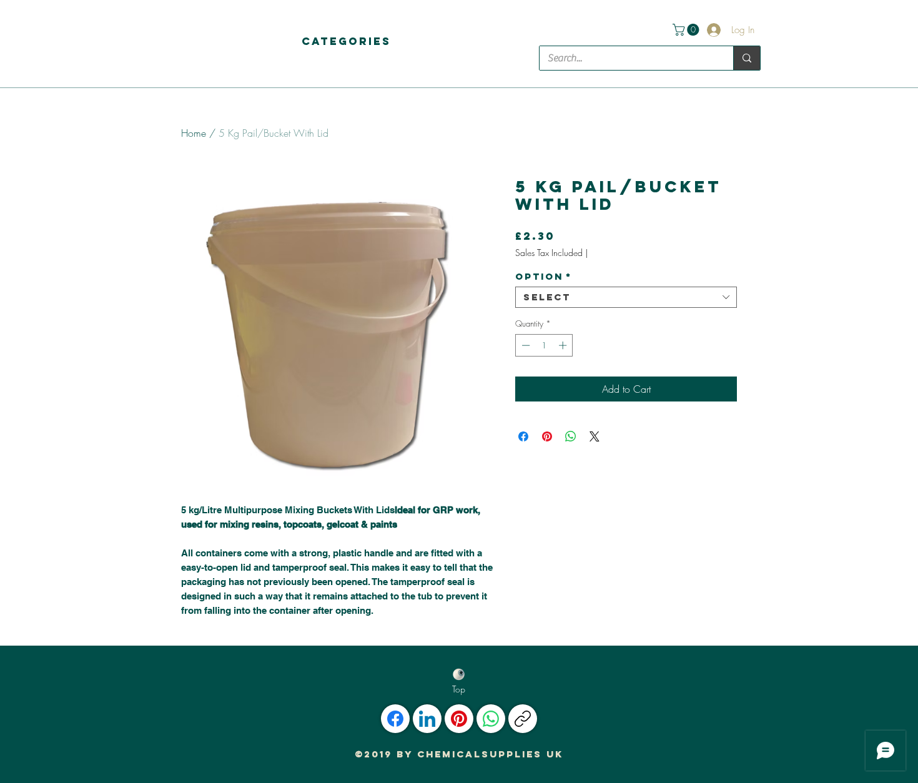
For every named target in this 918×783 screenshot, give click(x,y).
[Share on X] (594, 436)
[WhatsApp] (490, 718)
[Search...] (746, 58)
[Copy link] (522, 718)
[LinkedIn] (427, 718)
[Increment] (563, 345)
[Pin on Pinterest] (547, 436)
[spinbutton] (544, 345)
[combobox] (626, 297)
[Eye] (458, 674)
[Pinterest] (459, 718)
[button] (346, 41)
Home (193, 133)
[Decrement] (524, 345)
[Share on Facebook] (523, 436)
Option (543, 277)
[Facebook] (395, 718)
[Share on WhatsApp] (570, 436)
